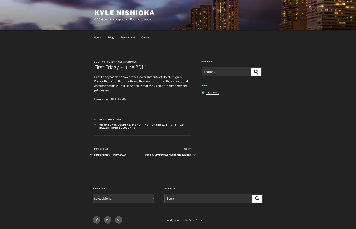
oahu (132, 127)
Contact (146, 37)
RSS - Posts (211, 93)
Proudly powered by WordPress (183, 220)
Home (97, 37)
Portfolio (126, 37)
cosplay (124, 125)
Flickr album (121, 99)
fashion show (154, 125)
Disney (137, 125)
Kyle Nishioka (124, 13)
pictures (115, 119)
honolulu (118, 127)
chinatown (107, 125)
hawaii (104, 127)
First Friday (175, 125)
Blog (111, 37)
